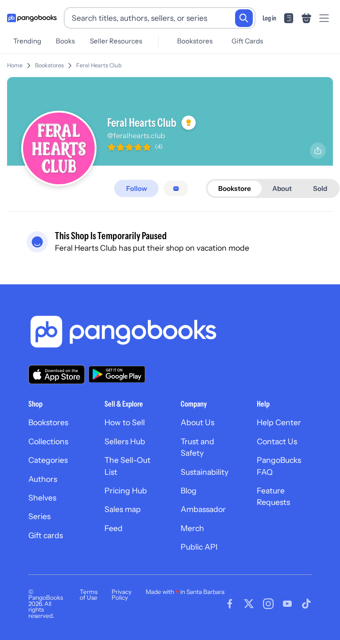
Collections (48, 441)
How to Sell (124, 422)
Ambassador (203, 509)
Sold (320, 188)
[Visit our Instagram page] (268, 603)
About (282, 188)
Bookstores (194, 41)
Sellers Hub (124, 441)
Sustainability (204, 472)
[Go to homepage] (32, 18)
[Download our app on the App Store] (56, 374)
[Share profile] (318, 151)
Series (39, 516)
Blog (189, 490)
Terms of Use (88, 594)
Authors (42, 479)
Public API (199, 546)
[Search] (244, 18)
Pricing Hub (125, 490)
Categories (48, 460)
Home (15, 65)
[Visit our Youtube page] (287, 603)
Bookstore (234, 188)
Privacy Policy (121, 594)
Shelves (42, 497)
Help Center (279, 422)
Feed (113, 528)
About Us (197, 422)
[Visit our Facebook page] (229, 603)
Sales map (122, 509)
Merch (192, 528)
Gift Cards (247, 41)
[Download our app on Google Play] (117, 374)
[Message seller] (176, 188)
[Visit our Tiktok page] (306, 603)
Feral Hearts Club (99, 65)
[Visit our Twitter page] (248, 603)
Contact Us (277, 441)
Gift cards (45, 535)
